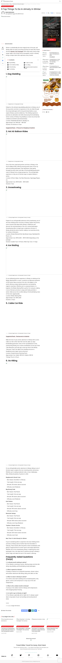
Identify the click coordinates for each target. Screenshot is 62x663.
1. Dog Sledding (11, 62)
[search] (60, 1)
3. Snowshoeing (12, 67)
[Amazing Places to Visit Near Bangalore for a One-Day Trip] (46, 61)
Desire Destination (9, 12)
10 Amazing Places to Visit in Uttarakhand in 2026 (54, 54)
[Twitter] (44, 112)
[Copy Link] (50, 13)
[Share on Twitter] (48, 13)
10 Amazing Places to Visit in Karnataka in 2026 (55, 67)
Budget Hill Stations (15, 605)
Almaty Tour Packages (17, 51)
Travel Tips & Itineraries (54, 74)
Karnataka (52, 69)
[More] (54, 13)
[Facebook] (43, 112)
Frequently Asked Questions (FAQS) (30, 67)
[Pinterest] (46, 112)
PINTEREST (30, 657)
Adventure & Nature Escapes (7, 6)
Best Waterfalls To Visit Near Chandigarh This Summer (23, 629)
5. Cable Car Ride (29, 62)
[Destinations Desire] (8, 1)
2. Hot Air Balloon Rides (14, 64)
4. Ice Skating (12, 69)
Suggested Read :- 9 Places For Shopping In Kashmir (20, 128)
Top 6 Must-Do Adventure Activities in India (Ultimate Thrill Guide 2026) (38, 630)
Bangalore (52, 63)
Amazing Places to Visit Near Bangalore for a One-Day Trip (55, 61)
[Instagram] (48, 112)
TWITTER (22, 657)
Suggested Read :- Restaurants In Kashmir (17, 336)
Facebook (13, 657)
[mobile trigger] (2, 1)
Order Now (51, 39)
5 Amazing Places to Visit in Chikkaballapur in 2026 (55, 72)
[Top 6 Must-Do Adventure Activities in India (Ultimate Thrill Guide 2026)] (39, 622)
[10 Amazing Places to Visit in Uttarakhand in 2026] (46, 54)
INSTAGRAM (40, 657)
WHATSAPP (49, 657)
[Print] (52, 13)
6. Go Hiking (27, 64)
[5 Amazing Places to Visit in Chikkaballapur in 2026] (46, 73)
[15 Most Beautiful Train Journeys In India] (54, 622)
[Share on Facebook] (46, 13)
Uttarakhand (52, 57)
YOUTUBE (58, 657)
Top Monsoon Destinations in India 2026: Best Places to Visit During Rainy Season (8, 630)
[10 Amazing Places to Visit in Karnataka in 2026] (46, 68)
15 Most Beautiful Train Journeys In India (52, 629)
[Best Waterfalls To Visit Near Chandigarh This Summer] (23, 622)
